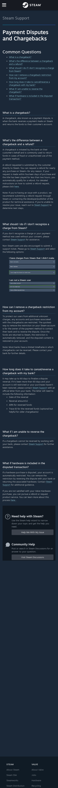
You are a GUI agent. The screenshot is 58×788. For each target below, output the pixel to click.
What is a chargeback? (20, 57)
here (16, 186)
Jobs (34, 775)
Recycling (36, 785)
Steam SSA (11, 775)
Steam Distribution (15, 785)
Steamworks (12, 780)
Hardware (36, 780)
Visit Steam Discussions (32, 557)
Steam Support (16, 18)
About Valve (38, 769)
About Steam (12, 769)
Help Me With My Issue (32, 532)
